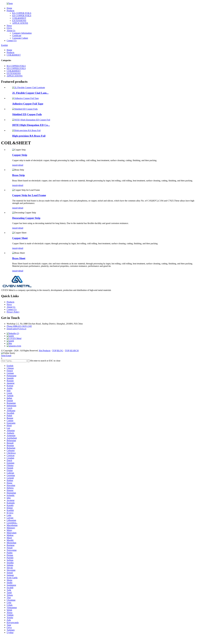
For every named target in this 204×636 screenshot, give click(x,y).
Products (10, 10)
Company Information (22, 33)
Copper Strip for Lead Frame (29, 195)
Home (9, 8)
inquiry (15, 165)
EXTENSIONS (19, 20)
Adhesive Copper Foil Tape (27, 103)
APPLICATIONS (20, 23)
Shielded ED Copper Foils (27, 114)
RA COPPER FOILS (21, 13)
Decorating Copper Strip (26, 218)
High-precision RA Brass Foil (28, 135)
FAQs (9, 28)
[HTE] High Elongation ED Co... (31, 125)
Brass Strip (18, 175)
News (9, 25)
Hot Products (44, 350)
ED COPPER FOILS (21, 15)
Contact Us (12, 40)
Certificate (16, 35)
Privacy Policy (13, 312)
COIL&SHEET (19, 18)
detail (20, 165)
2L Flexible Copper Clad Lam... (30, 92)
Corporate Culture (20, 38)
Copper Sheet (20, 238)
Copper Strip (19, 154)
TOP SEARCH (72, 350)
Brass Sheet (18, 258)
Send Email (6, 355)
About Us (11, 30)
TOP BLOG (57, 350)
